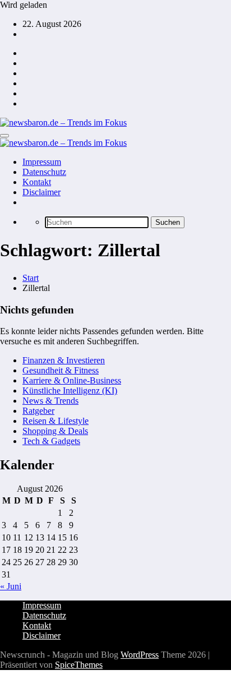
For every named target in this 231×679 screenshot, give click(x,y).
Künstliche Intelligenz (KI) (69, 390)
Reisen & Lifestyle (55, 421)
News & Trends (50, 400)
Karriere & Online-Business (71, 380)
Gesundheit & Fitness (60, 370)
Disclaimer (41, 192)
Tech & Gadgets (51, 441)
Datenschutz (44, 172)
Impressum (41, 162)
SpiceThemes (79, 664)
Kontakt (36, 182)
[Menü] (4, 135)
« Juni (10, 586)
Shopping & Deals (55, 431)
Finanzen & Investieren (63, 360)
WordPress (140, 654)
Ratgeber (38, 410)
